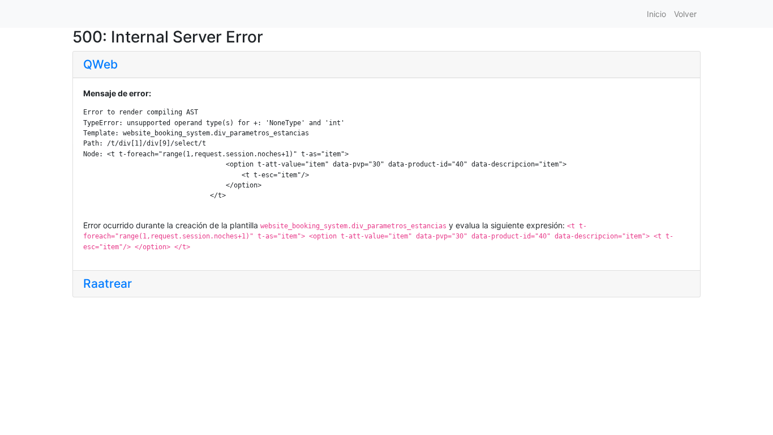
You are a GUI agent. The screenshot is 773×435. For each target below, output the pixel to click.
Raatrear (107, 283)
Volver (685, 14)
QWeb (100, 64)
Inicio (656, 14)
